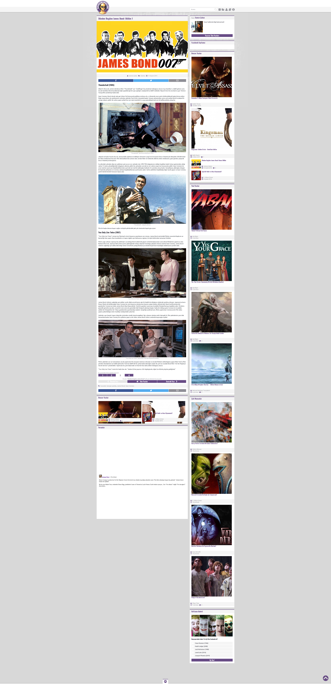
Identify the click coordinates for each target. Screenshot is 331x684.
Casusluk (103, 386)
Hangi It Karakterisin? (198, 597)
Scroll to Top (325, 678)
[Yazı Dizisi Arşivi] (230, 9)
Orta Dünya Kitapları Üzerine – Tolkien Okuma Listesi (207, 385)
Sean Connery (130, 386)
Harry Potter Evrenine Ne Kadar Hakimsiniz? (204, 443)
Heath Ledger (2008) (201, 646)
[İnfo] (233, 9)
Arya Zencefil (196, 552)
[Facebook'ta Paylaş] (115, 80)
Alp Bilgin (195, 236)
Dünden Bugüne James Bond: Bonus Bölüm (121, 413)
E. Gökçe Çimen (159, 419)
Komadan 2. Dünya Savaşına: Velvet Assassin (204, 98)
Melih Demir (196, 155)
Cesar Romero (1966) (201, 643)
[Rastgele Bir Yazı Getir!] (219, 9)
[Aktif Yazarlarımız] (226, 9)
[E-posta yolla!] (177, 80)
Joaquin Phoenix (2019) (202, 655)
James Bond (121, 386)
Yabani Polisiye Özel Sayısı (199, 231)
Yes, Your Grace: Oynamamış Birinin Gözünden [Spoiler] (207, 282)
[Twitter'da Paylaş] (151, 80)
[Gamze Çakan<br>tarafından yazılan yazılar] (197, 22)
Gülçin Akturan (196, 449)
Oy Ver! (212, 660)
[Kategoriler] (223, 9)
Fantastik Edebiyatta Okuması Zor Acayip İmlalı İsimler (207, 333)
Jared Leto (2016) (200, 652)
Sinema (143, 76)
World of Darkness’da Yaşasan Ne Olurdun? (203, 546)
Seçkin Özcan (196, 104)
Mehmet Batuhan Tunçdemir (201, 390)
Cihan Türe (195, 603)
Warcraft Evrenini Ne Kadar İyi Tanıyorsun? (204, 495)
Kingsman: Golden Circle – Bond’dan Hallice (204, 149)
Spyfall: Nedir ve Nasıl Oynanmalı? (162, 413)
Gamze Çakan (132, 76)
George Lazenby (111, 386)
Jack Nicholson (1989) (202, 649)
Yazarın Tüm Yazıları (212, 35)
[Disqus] (142, 450)
